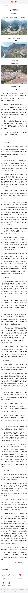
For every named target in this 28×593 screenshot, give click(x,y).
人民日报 (3, 578)
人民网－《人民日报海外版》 (20, 17)
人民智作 (9, 585)
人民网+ (9, 578)
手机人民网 (14, 578)
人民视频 (3, 585)
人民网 (1, 5)
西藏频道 (6, 5)
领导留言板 (20, 578)
